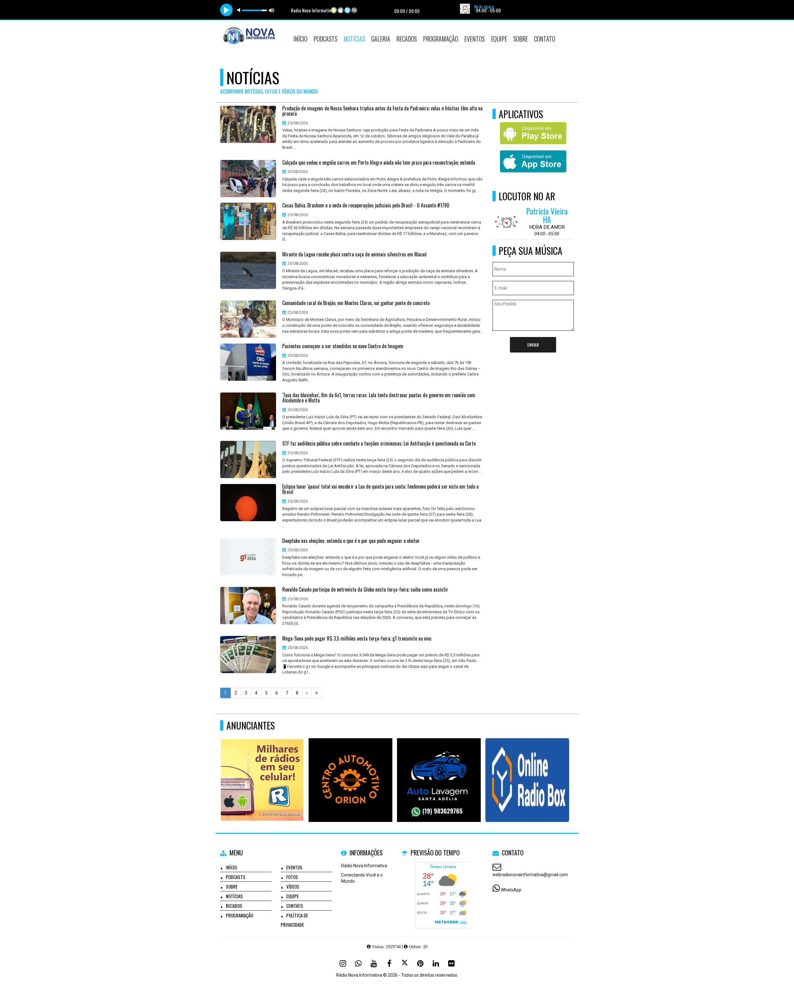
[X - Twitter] (404, 963)
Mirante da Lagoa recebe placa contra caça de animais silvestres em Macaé (354, 254)
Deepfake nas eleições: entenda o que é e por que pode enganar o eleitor (351, 541)
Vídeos (292, 886)
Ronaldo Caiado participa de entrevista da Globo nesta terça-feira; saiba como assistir (365, 589)
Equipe (499, 38)
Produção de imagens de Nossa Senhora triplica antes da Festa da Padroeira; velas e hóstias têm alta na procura (382, 111)
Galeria (380, 38)
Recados (406, 38)
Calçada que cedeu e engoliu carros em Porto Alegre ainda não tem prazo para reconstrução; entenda (378, 163)
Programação (440, 38)
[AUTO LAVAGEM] (439, 769)
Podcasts (325, 38)
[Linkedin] (435, 963)
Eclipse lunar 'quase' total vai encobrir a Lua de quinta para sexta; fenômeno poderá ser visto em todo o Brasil (380, 489)
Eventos (474, 38)
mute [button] (240, 10)
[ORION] (351, 769)
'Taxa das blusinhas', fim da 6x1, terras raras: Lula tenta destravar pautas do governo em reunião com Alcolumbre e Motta (378, 398)
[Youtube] (373, 963)
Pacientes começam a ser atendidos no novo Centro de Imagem (342, 346)
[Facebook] (389, 963)
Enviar (533, 344)
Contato (544, 38)
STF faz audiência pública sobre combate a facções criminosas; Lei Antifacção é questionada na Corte (379, 443)
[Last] (316, 693)
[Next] (307, 693)
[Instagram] (342, 963)
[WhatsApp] (358, 963)
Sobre (520, 38)
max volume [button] (271, 10)
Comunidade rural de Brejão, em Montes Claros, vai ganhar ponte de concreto (356, 303)
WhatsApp (511, 889)
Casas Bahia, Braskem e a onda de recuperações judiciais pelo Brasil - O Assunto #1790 (365, 205)
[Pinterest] (420, 963)
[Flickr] (451, 963)
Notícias (354, 38)
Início (300, 38)
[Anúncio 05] (262, 769)
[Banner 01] (527, 769)
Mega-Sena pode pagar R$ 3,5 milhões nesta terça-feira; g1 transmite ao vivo (356, 638)
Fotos (292, 876)
